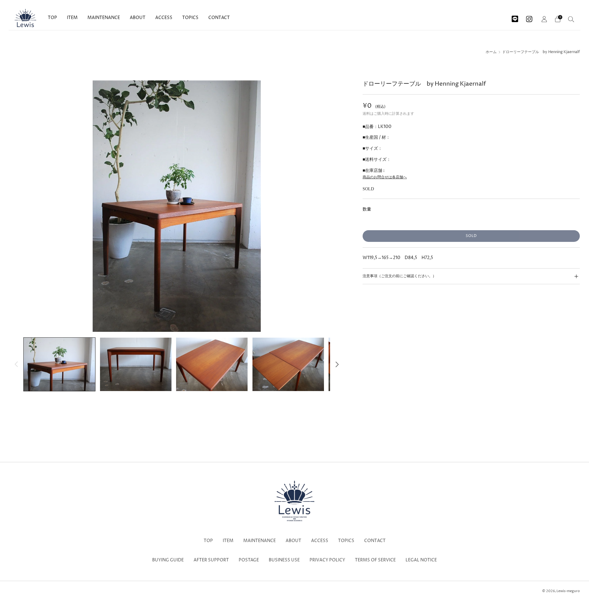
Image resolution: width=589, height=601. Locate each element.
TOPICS (190, 18)
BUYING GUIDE (168, 560)
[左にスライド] (16, 364)
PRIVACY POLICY (327, 560)
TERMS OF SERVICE (375, 560)
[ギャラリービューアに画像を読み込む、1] (59, 364)
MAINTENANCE (103, 18)
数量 (367, 209)
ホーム (491, 52)
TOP (52, 18)
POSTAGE (249, 560)
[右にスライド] (337, 364)
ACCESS (163, 18)
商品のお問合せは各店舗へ (385, 177)
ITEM (72, 18)
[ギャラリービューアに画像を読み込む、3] (212, 364)
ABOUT (137, 18)
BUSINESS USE (284, 560)
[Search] (571, 19)
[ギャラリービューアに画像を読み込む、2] (136, 364)
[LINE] (515, 17)
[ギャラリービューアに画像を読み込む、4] (288, 364)
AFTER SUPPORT (211, 560)
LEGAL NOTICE (421, 560)
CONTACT (219, 18)
